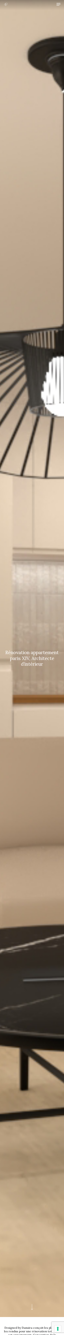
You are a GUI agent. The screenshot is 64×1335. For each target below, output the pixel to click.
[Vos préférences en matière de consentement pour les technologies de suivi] (57, 1328)
